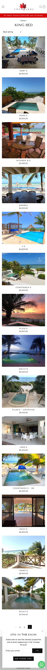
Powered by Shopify (23, 668)
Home (22, 20)
